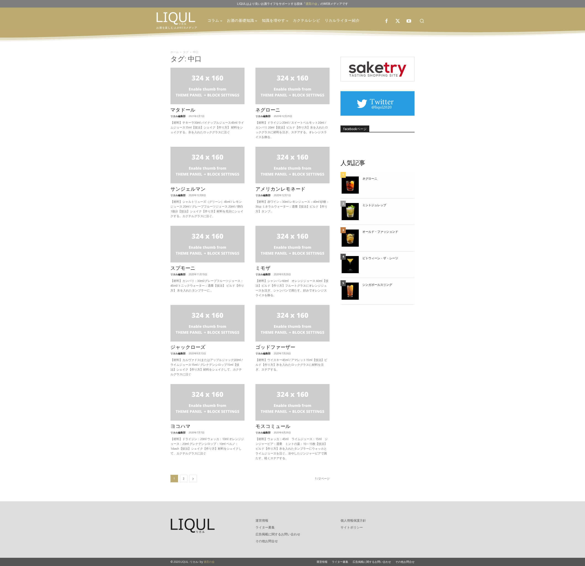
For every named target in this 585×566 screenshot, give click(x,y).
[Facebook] (386, 21)
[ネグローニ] (292, 86)
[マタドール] (207, 86)
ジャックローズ (187, 347)
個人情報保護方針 (353, 520)
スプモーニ (182, 268)
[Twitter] (397, 21)
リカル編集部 (178, 116)
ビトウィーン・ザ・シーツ (380, 258)
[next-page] (193, 478)
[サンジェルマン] (207, 165)
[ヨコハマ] (207, 402)
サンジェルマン (188, 189)
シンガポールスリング (377, 285)
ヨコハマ (180, 426)
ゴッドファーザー (275, 347)
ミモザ (263, 268)
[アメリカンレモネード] (292, 165)
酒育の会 (311, 3)
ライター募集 (265, 527)
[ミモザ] (292, 244)
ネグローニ (267, 110)
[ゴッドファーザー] (292, 323)
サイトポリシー (351, 527)
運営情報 (261, 520)
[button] (422, 21)
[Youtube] (409, 21)
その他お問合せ (266, 541)
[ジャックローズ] (207, 323)
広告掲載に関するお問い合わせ (277, 534)
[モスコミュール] (292, 402)
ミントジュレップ (374, 205)
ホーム (174, 52)
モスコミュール (272, 426)
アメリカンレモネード (280, 189)
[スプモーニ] (207, 244)
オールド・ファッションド (380, 232)
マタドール (182, 110)
